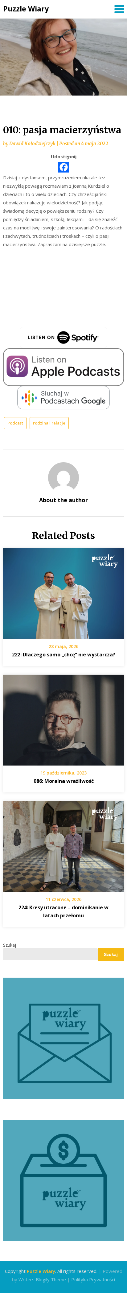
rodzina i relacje (49, 423)
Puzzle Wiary (26, 9)
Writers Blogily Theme (42, 1279)
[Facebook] (63, 167)
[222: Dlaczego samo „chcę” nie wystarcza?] (63, 591)
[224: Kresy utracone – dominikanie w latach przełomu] (63, 844)
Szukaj (9, 945)
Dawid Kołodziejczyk (32, 144)
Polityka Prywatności (93, 1279)
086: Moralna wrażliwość (64, 781)
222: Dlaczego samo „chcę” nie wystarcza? (63, 654)
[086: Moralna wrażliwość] (63, 718)
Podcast (15, 423)
